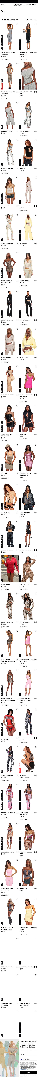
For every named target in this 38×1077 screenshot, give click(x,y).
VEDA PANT (23, 243)
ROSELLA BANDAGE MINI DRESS (26, 395)
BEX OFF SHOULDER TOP (26, 92)
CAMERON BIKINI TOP (27, 967)
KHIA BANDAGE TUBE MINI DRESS (26, 660)
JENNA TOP (23, 888)
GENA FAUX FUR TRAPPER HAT (25, 1004)
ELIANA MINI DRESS (26, 550)
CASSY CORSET (6, 206)
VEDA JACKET (24, 357)
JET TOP (22, 168)
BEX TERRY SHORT (7, 131)
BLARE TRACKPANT (7, 168)
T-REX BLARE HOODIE (8, 813)
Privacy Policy (23, 1069)
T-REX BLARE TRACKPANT (24, 813)
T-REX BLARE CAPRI (7, 852)
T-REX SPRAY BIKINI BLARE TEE (7, 739)
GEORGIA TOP (5, 512)
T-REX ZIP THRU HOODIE (25, 513)
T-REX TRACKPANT (7, 550)
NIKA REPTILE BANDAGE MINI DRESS (8, 660)
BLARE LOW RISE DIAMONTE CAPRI (25, 699)
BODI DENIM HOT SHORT (6, 968)
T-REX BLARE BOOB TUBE (26, 853)
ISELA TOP (23, 434)
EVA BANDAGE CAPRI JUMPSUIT (8, 53)
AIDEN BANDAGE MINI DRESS (27, 928)
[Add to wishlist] (17, 24)
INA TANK (4, 473)
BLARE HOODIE (24, 131)
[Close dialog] (36, 1040)
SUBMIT (28, 1072)
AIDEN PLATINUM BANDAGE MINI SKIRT (8, 699)
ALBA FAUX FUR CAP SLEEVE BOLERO (8, 928)
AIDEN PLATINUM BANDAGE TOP (6, 281)
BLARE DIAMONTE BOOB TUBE (7, 889)
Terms (28, 1069)
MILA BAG (23, 775)
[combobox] (22, 1059)
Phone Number (22, 1057)
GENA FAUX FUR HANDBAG (6, 1004)
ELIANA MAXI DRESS (7, 395)
